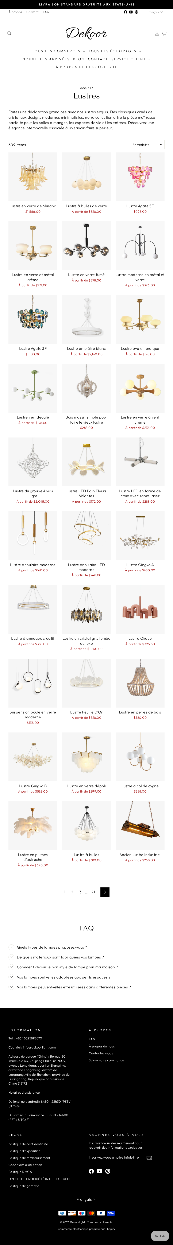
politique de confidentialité (28, 1144)
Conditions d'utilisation (25, 1165)
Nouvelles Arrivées (46, 59)
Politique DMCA (20, 1172)
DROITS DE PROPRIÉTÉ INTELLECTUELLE (40, 1179)
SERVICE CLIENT (129, 59)
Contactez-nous (101, 1053)
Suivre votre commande (106, 1060)
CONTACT (98, 59)
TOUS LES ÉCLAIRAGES (113, 51)
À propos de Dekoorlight (87, 67)
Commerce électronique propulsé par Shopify (86, 1228)
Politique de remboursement (29, 1158)
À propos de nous (102, 1046)
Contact (32, 12)
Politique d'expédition (24, 1151)
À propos (15, 12)
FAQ (46, 12)
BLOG (79, 59)
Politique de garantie (23, 1186)
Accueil (85, 88)
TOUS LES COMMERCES (57, 51)
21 (93, 892)
